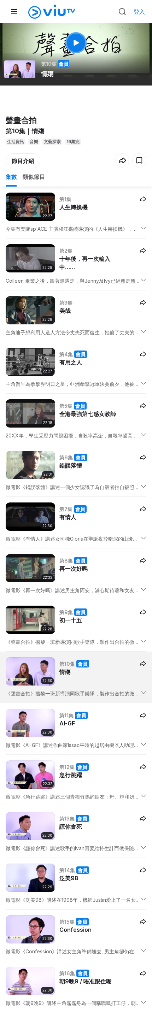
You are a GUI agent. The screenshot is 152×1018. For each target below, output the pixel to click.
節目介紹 (23, 160)
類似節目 (34, 176)
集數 (11, 176)
